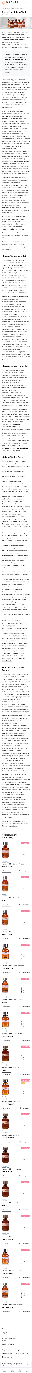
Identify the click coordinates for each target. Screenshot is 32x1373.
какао (8, 219)
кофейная (14, 229)
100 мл (4, 861)
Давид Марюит (13, 97)
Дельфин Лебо (11, 777)
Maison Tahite (7, 32)
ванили (10, 182)
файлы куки (16, 1363)
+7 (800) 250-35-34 (9, 1338)
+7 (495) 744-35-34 (9, 1333)
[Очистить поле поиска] (29, 3)
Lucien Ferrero (16, 450)
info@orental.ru (8, 1344)
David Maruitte (7, 661)
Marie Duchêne (7, 359)
